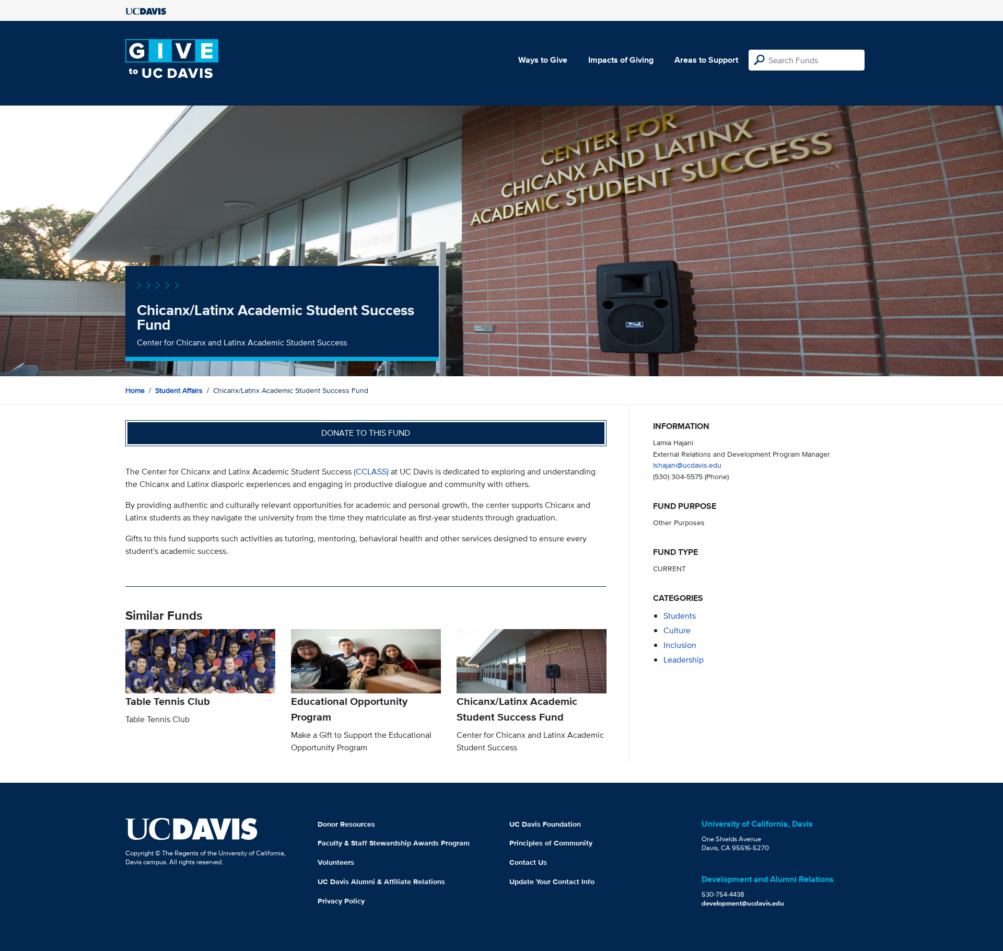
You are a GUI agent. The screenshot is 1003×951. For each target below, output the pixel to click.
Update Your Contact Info (551, 881)
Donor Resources (346, 824)
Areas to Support (706, 60)
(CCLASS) (371, 472)
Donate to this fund (365, 433)
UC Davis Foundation (545, 824)
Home (135, 390)
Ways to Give (542, 60)
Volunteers (336, 862)
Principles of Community (550, 843)
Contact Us (528, 862)
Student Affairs (179, 390)
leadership (683, 660)
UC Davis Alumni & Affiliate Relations (381, 881)
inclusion (679, 645)
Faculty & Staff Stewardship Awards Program (394, 843)
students (679, 616)
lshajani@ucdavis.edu (687, 464)
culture (677, 630)
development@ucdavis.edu (743, 903)
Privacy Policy (341, 901)
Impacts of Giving (621, 60)
